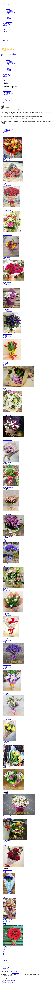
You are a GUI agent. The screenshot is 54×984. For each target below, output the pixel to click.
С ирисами (8, 18)
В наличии (5, 131)
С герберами (8, 13)
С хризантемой (9, 11)
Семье (34, 118)
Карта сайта (5, 968)
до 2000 (7, 109)
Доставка (5, 31)
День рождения (8, 121)
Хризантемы (44, 112)
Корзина (5, 964)
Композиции (6, 25)
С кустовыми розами (10, 12)
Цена (4, 126)
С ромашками (9, 15)
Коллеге (29, 118)
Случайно (5, 132)
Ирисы (32, 112)
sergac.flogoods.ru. (8, 981)
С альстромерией (10, 10)
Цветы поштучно (7, 23)
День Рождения (6, 24)
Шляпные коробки (10, 27)
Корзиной (12, 116)
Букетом (7, 116)
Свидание (16, 121)
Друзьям (13, 118)
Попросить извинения (25, 121)
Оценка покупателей (8, 129)
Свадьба (49, 121)
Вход (4, 3)
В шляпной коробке (21, 116)
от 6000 (29, 109)
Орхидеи (21, 113)
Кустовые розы (20, 112)
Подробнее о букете (7, 160)
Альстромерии (8, 112)
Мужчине (7, 118)
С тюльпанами (9, 19)
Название (5, 125)
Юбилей (33, 121)
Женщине (18, 118)
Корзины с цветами (10, 26)
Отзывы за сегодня (5, 51)
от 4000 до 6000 (22, 109)
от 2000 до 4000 (13, 109)
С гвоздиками (9, 22)
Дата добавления (7, 130)
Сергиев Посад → (12, 980)
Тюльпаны (15, 113)
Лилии (50, 112)
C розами (8, 9)
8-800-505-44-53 (13, 35)
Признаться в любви (41, 121)
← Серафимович (4, 980)
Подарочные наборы (7, 29)
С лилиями (8, 17)
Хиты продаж (6, 128)
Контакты (5, 33)
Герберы (27, 112)
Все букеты (5, 7)
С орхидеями (9, 20)
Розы (14, 112)
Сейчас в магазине (7, 6)
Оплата (4, 32)
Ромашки (37, 112)
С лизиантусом (9, 16)
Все (3, 109)
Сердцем (29, 116)
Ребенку (24, 118)
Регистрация (6, 4)
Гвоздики (9, 113)
